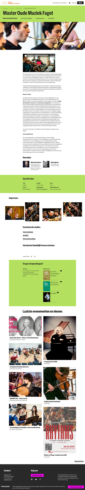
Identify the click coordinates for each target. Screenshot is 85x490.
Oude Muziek (19, 8)
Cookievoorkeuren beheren (23, 488)
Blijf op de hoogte (37, 475)
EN (73, 3)
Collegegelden (43, 189)
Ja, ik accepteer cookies (76, 487)
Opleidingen (5, 8)
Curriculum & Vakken (26, 18)
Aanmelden (51, 18)
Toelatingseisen (40, 18)
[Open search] (75, 3)
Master (12, 8)
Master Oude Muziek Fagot (10, 18)
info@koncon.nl (8, 479)
